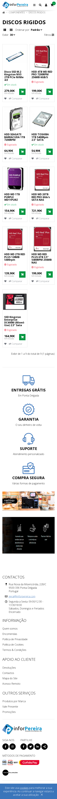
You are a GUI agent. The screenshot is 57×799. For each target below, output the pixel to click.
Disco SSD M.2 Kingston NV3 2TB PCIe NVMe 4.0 (14, 76)
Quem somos (10, 628)
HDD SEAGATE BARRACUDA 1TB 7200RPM (14, 137)
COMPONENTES (17, 12)
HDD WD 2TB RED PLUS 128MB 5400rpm (14, 257)
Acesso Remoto (11, 683)
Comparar (16, 98)
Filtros (48, 35)
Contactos (8, 673)
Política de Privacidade (15, 639)
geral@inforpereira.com (22, 596)
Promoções (9, 712)
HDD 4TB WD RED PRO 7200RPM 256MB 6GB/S (42, 74)
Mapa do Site (9, 678)
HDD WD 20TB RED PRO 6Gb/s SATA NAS (41, 197)
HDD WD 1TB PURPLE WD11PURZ (12, 197)
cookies (24, 788)
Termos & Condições (14, 650)
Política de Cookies (13, 644)
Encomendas (9, 634)
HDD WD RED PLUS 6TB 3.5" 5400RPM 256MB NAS (42, 258)
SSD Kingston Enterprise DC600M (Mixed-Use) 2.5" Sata (14, 321)
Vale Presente (10, 706)
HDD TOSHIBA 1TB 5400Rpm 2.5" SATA (40, 137)
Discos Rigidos (37, 12)
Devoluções (9, 667)
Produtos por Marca (14, 701)
